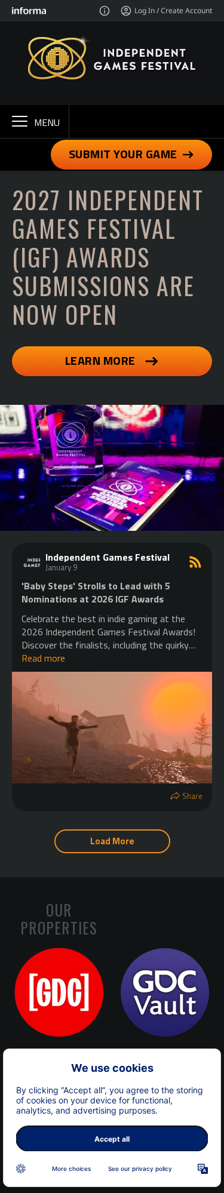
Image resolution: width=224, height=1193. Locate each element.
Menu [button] (47, 122)
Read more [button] (43, 658)
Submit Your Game (123, 153)
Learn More (100, 360)
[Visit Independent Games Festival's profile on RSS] (31, 561)
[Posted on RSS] (195, 562)
